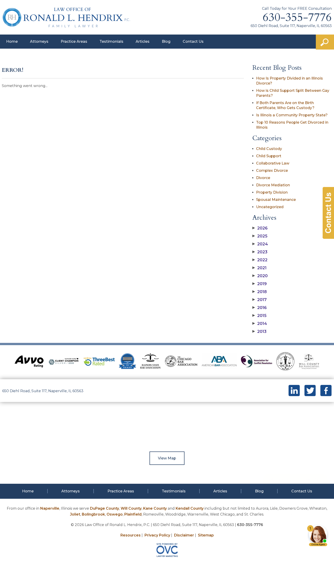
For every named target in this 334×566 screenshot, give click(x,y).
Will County (131, 508)
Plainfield (133, 514)
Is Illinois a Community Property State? (292, 115)
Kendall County (190, 508)
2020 (260, 276)
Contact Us (193, 41)
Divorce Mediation (273, 185)
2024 (260, 244)
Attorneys (39, 41)
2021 (259, 268)
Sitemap (206, 535)
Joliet (75, 514)
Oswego (115, 514)
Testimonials (111, 41)
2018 (259, 291)
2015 (259, 315)
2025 (259, 236)
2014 (259, 323)
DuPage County (104, 508)
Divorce (263, 178)
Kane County (155, 508)
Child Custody (269, 149)
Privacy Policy (157, 535)
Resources (130, 535)
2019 (259, 284)
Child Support (268, 156)
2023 (259, 252)
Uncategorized (270, 207)
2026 (260, 228)
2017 (259, 299)
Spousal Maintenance (276, 199)
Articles (143, 41)
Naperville (49, 508)
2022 (259, 260)
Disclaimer (184, 535)
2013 (259, 331)
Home (12, 41)
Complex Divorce (272, 170)
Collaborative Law (272, 163)
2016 (259, 307)
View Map (167, 458)
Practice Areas (74, 41)
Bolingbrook (93, 514)
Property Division (272, 192)
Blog (166, 41)
